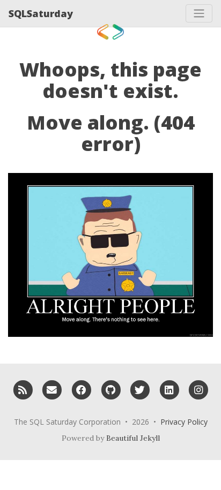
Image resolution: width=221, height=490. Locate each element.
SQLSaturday (41, 13)
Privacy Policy (184, 422)
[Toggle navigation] (199, 13)
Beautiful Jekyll (133, 438)
